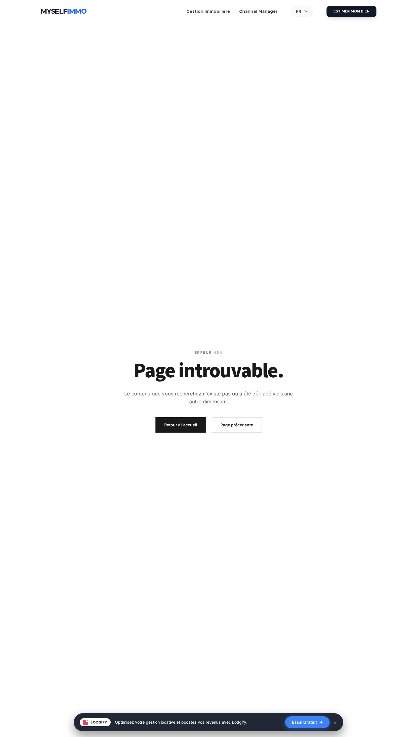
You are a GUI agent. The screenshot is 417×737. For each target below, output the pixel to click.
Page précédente (236, 424)
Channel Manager (258, 11)
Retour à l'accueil (180, 424)
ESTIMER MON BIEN (351, 11)
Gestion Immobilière (208, 11)
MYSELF (64, 11)
